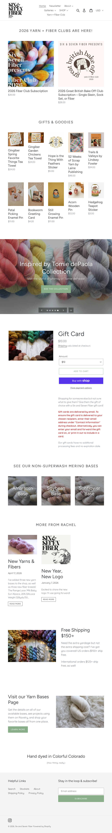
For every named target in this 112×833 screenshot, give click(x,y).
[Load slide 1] (47, 311)
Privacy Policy (36, 793)
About (37, 788)
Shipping (62, 345)
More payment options (81, 387)
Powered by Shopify (42, 826)
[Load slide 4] (55, 311)
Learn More (18, 729)
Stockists (24, 788)
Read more (15, 604)
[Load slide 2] (50, 311)
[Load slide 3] (53, 311)
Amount (63, 356)
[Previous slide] (41, 310)
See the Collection (56, 289)
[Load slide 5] (58, 311)
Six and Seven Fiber (24, 826)
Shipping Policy (16, 793)
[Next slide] (63, 310)
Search (11, 788)
